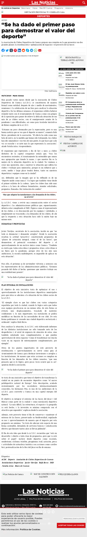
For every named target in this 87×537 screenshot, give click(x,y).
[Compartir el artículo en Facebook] (3, 50)
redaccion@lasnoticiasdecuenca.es (72, 506)
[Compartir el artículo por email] (39, 50)
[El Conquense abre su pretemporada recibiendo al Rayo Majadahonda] (62, 103)
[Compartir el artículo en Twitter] (7, 50)
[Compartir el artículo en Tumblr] (11, 50)
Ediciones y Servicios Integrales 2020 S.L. (21, 505)
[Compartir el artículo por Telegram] (31, 50)
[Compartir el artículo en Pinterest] (15, 50)
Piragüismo (58, 8)
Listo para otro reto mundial (73, 74)
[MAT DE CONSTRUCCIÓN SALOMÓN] (43, 475)
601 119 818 (47, 507)
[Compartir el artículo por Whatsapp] (35, 50)
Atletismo (69, 8)
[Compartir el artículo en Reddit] (23, 50)
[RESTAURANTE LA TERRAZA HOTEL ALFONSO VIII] (72, 60)
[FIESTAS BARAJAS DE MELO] (72, 138)
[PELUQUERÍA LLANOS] (68, 474)
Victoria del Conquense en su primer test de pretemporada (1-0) (74, 115)
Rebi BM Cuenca (46, 8)
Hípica (35, 8)
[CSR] (62, 150)
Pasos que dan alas (73, 127)
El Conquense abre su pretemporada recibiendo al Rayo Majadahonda (75, 104)
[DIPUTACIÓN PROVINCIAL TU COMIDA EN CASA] (43, 12)
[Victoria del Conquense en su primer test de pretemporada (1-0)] (62, 115)
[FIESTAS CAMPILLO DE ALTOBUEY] (72, 145)
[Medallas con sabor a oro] (62, 94)
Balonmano (25, 8)
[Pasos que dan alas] (62, 128)
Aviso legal (20, 499)
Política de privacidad (40, 499)
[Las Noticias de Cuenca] (13, 474)
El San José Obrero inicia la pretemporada (75, 85)
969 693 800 (48, 505)
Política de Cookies (63, 499)
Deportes (43, 16)
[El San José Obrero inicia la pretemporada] (62, 85)
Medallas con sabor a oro (75, 93)
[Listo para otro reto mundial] (62, 74)
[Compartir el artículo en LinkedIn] (19, 50)
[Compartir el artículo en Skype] (27, 50)
